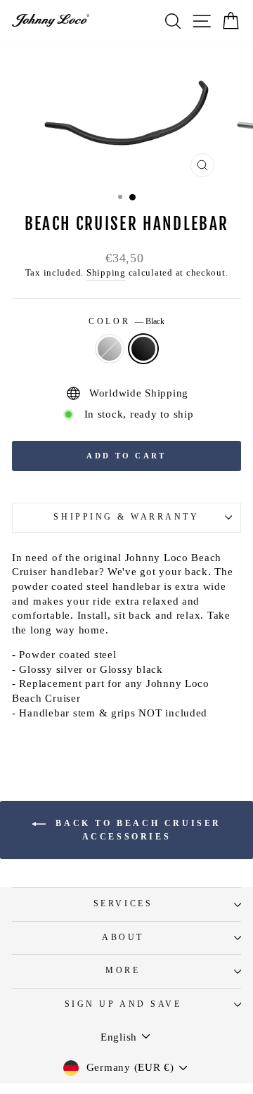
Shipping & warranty (126, 517)
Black (143, 349)
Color (126, 321)
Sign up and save (123, 1004)
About (123, 937)
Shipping (106, 273)
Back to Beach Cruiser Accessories (136, 830)
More (122, 970)
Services (123, 903)
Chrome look (110, 349)
